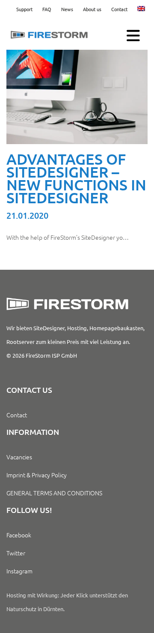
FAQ (46, 9)
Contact (119, 9)
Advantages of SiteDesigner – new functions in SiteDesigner (76, 178)
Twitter (15, 553)
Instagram (19, 571)
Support (24, 9)
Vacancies (19, 456)
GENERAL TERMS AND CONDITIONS (54, 492)
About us (92, 9)
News (67, 9)
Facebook (18, 535)
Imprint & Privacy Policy (36, 474)
